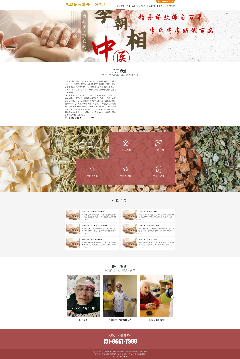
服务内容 (140, 5)
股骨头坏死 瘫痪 (120, 320)
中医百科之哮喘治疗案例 (147, 239)
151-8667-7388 (166, 1)
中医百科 (161, 5)
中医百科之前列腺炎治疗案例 (93, 211)
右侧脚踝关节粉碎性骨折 (83, 320)
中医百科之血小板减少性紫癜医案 (95, 225)
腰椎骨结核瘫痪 (156, 320)
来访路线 (171, 5)
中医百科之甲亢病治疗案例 (92, 239)
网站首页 (120, 5)
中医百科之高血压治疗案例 (148, 225)
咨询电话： (84, 117)
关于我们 (130, 5)
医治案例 (151, 5)
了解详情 (70, 117)
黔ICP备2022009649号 (120, 356)
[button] (66, 297)
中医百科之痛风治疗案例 (147, 211)
